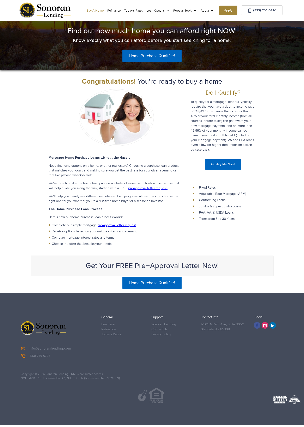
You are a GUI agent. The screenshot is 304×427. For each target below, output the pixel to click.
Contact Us (159, 329)
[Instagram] (265, 325)
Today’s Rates (133, 10)
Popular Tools (183, 10)
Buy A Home (95, 10)
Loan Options (156, 10)
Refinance (114, 10)
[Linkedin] (272, 325)
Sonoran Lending (163, 324)
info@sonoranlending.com (50, 349)
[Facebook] (257, 325)
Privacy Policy (161, 334)
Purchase (108, 324)
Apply (228, 10)
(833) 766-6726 (264, 10)
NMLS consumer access (87, 374)
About (205, 10)
